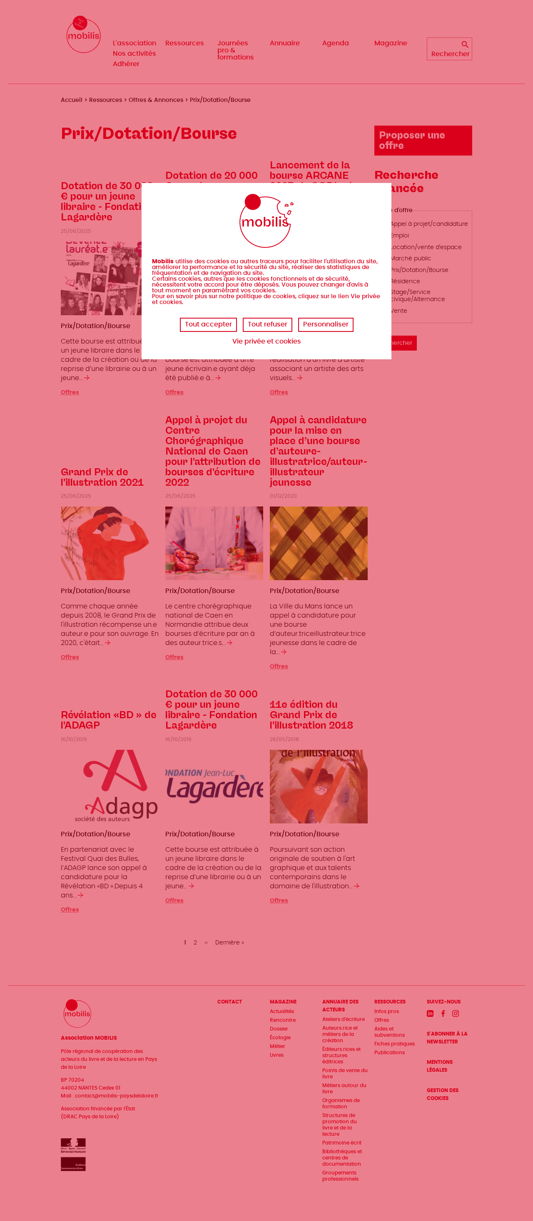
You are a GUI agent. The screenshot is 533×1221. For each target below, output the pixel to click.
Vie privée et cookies (266, 341)
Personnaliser (326, 324)
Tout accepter (208, 324)
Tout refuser (267, 324)
